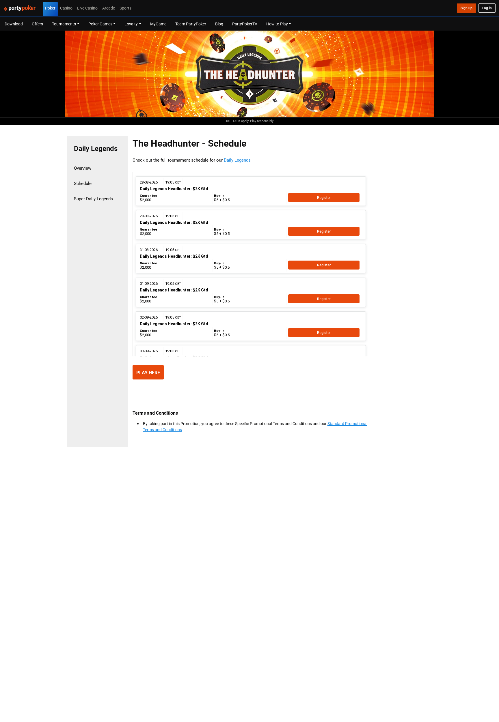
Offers (37, 23)
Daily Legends (237, 160)
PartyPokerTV (244, 23)
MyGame (158, 23)
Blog (219, 23)
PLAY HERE (148, 372)
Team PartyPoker (190, 23)
